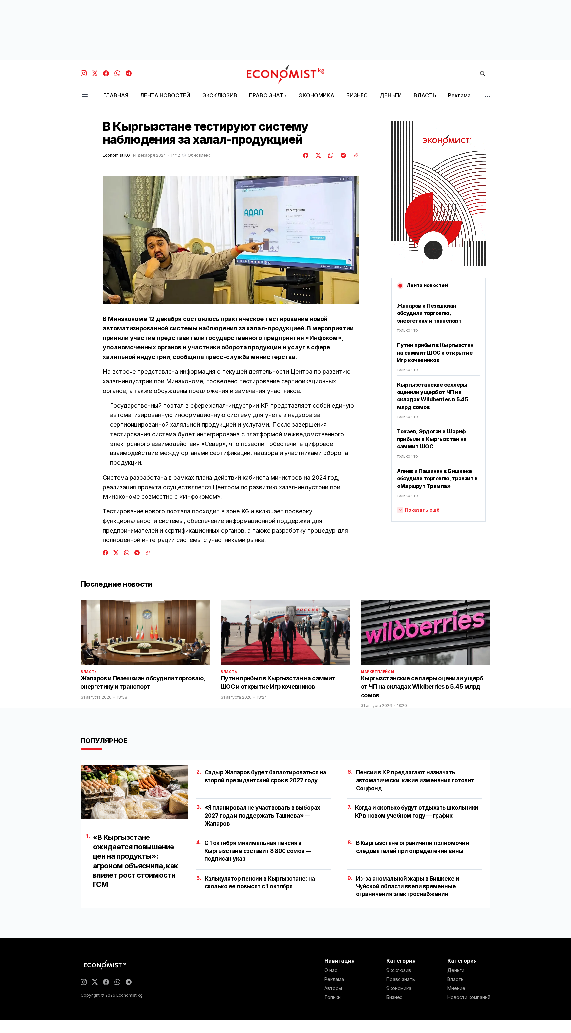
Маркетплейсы (377, 671)
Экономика (398, 988)
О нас (330, 970)
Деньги (455, 970)
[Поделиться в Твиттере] (317, 155)
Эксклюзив (398, 970)
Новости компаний (468, 997)
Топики (332, 997)
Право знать (400, 979)
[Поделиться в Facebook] (306, 155)
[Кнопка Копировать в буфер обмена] (354, 155)
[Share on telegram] (342, 155)
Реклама (334, 979)
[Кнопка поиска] (482, 73)
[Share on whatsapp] (330, 155)
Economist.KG (116, 155)
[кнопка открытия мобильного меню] (85, 95)
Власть (89, 671)
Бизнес (394, 997)
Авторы (333, 988)
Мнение (456, 988)
